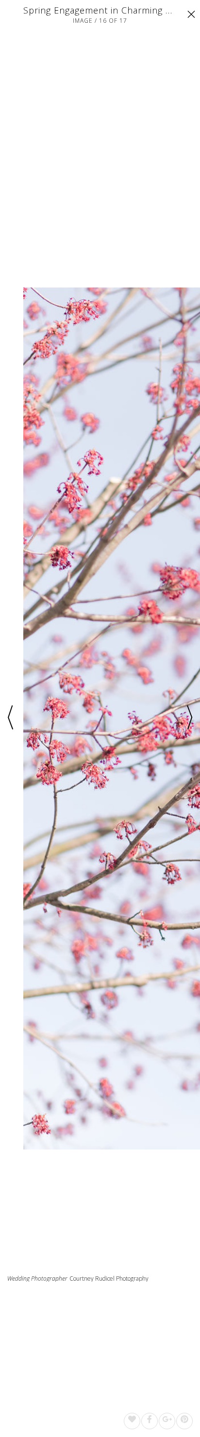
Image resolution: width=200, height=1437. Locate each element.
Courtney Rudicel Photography (109, 1278)
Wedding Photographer (37, 1279)
